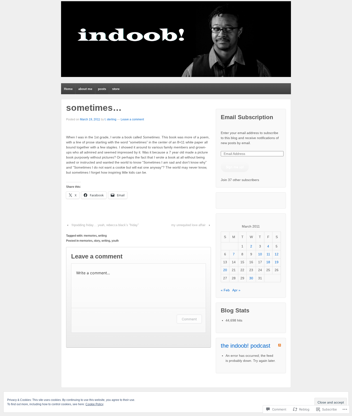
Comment (189, 319)
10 (260, 254)
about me (85, 89)
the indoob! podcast (245, 345)
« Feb (225, 290)
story (97, 240)
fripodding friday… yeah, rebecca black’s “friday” (105, 225)
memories (90, 235)
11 (268, 254)
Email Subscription (247, 117)
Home (68, 89)
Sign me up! (235, 167)
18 (268, 262)
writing (102, 235)
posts (102, 89)
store (115, 89)
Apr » (236, 290)
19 (276, 262)
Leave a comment (132, 119)
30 (251, 278)
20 (225, 270)
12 (276, 254)
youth (115, 240)
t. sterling (110, 119)
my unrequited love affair (188, 225)
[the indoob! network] (176, 39)
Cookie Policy (94, 404)
